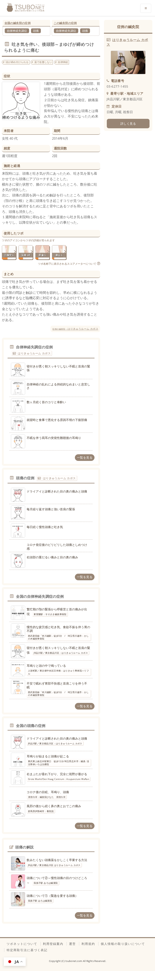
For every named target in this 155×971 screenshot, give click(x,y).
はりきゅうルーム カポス (75, 329)
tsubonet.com (74, 961)
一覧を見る (84, 457)
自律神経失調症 (17, 31)
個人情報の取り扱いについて (123, 944)
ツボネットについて (22, 944)
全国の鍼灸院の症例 (18, 23)
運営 (72, 944)
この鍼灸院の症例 (65, 23)
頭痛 (36, 31)
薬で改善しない (43, 62)
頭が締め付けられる (17, 62)
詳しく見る (128, 123)
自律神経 (63, 62)
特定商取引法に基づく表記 (27, 950)
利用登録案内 (53, 944)
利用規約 (88, 944)
